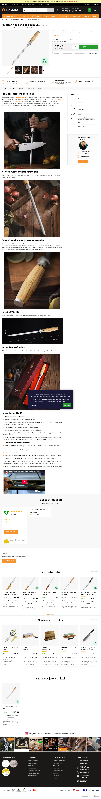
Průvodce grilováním (72, 1)
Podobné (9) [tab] (22, 88)
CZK (79, 4)
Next (96, 572)
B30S (79, 105)
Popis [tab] (5, 88)
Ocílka (79, 123)
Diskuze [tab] (40, 88)
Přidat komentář (9, 560)
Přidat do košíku (89, 47)
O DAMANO (40, 4)
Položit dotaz (83, 162)
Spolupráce (55, 773)
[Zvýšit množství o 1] (78, 47)
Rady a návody (31, 4)
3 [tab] (53, 614)
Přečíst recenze (14, 541)
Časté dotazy (13, 88)
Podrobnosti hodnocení (20, 27)
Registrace (96, 4)
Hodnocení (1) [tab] (31, 88)
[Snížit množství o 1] (73, 47)
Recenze (24, 4)
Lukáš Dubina (85, 796)
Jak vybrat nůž (5, 4)
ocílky (22, 99)
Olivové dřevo (81, 109)
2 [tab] (50, 614)
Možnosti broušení (32, 763)
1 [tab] (48, 614)
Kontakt (47, 4)
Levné (87, 118)
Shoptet (97, 796)
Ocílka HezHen (19, 97)
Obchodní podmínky (32, 775)
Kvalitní (84, 118)
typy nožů (17, 101)
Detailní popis (56, 35)
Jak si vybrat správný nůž (59, 760)
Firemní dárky (31, 765)
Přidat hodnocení (11, 531)
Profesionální (86, 119)
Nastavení (34, 405)
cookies (63, 394)
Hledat (51, 10)
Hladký (79, 114)
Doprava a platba (15, 4)
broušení (58, 99)
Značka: (31, 27)
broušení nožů (84, 32)
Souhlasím (67, 405)
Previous (92, 572)
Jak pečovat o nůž (57, 763)
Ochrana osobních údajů (33, 773)
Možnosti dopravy (67, 53)
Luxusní (92, 118)
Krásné (80, 118)
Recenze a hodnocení (58, 770)
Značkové (92, 119)
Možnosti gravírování (33, 760)
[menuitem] (10, 16)
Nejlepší (80, 119)
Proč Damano (56, 765)
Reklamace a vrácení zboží (34, 770)
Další (94, 16)
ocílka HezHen (80, 31)
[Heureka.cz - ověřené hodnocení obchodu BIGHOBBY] (6, 772)
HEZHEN (80, 102)
